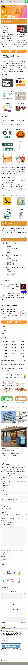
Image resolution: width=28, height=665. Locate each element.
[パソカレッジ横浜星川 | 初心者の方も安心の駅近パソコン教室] (14, 1)
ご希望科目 (4, 512)
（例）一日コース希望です (7, 524)
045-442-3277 (9, 459)
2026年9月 (23, 622)
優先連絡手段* (4, 506)
